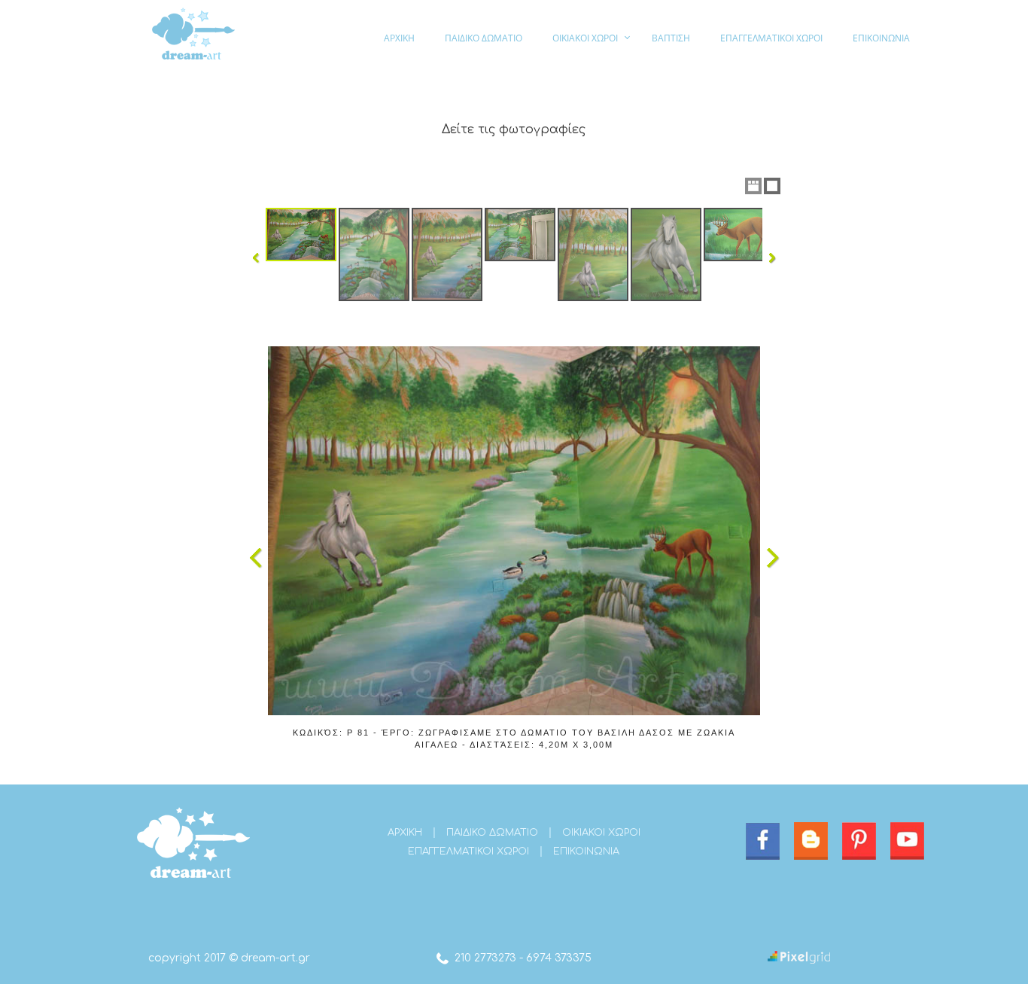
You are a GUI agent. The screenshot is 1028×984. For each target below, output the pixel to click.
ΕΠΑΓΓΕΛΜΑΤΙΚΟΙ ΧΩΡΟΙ (771, 38)
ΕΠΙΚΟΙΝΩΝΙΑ (881, 38)
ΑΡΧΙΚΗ (399, 38)
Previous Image (255, 557)
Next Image (772, 557)
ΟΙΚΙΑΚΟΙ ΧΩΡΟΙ (585, 38)
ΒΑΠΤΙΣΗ (671, 38)
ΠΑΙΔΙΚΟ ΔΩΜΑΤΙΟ (483, 38)
